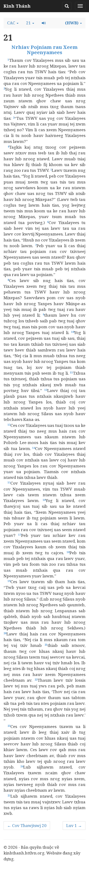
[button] (13, 23)
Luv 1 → (74, 825)
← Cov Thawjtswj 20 (27, 825)
